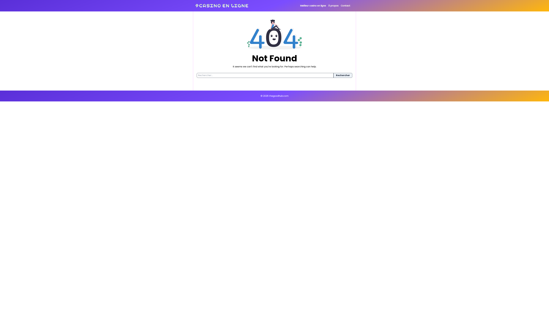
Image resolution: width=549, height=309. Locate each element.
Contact (345, 5)
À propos (333, 5)
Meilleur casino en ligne (313, 5)
